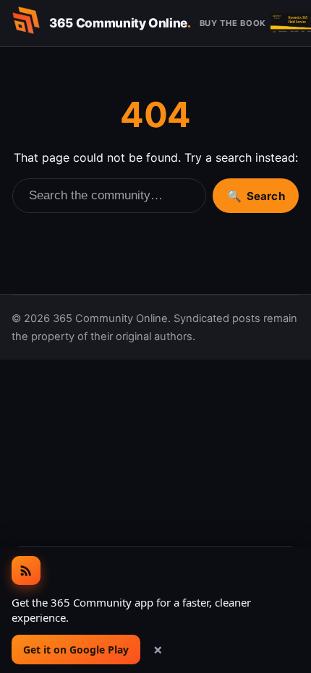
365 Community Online (120, 22)
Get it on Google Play (76, 649)
